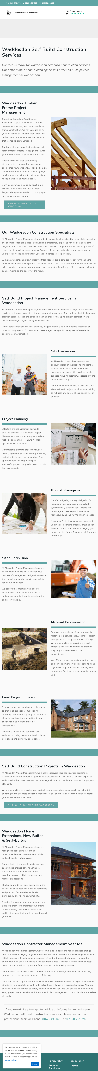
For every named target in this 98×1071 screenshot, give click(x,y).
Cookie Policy (77, 1061)
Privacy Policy (56, 1061)
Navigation (90, 12)
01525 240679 (14, 3)
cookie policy (10, 1060)
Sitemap (74, 1065)
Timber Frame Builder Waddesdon (22, 204)
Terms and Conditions (54, 1066)
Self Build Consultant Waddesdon (31, 805)
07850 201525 (31, 3)
